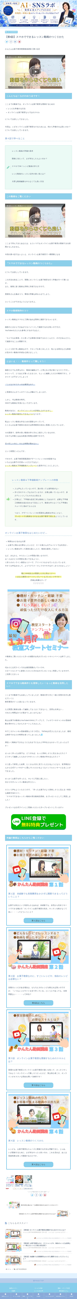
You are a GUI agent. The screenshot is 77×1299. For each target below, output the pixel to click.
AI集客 (13, 1291)
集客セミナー (13, 1288)
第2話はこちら (38, 1003)
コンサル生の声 (38, 1291)
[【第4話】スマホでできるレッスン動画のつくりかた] (15, 41)
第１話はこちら (38, 921)
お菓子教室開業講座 (12, 32)
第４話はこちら (38, 1164)
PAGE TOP (39, 1281)
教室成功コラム (63, 1291)
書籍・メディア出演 (64, 1288)
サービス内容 (38, 1288)
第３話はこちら (38, 1085)
